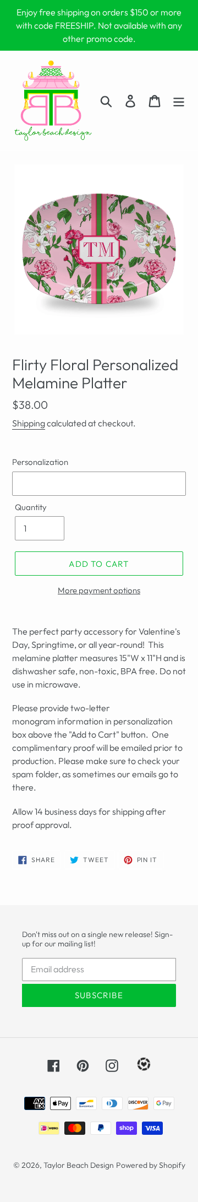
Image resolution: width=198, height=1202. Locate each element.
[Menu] (179, 100)
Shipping (28, 423)
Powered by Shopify (150, 1165)
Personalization (40, 462)
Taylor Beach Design (78, 1165)
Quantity (31, 507)
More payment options (99, 590)
